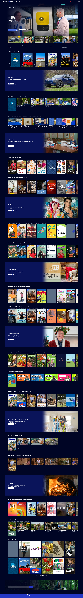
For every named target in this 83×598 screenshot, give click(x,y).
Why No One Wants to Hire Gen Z (26, 45)
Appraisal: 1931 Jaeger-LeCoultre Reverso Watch (55, 127)
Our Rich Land (60, 381)
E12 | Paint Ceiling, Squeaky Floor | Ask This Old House (19, 419)
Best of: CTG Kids (33, 530)
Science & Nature (35, 3)
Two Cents (10, 204)
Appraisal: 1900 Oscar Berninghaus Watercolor (26, 127)
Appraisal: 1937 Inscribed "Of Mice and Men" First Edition (68, 127)
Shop (68, 1)
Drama (9, 3)
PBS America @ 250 (78, 3)
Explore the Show (22, 30)
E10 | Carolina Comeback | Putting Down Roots (50, 447)
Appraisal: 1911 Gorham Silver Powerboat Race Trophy (41, 127)
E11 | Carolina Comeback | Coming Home (36, 447)
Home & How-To (63, 3)
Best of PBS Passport (43, 3)
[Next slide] (73, 40)
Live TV (16, 1)
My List (25, 1)
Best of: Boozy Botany (20, 530)
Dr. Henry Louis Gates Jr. (70, 3)
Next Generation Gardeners (62, 530)
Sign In (77, 1)
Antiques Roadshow (10, 125)
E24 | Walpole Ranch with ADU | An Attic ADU (68, 46)
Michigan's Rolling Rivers (21, 381)
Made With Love (11, 482)
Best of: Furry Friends (48, 530)
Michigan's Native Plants (48, 381)
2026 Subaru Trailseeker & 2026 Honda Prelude (14, 46)
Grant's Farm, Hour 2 (61, 105)
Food (54, 3)
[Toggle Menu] (27, 30)
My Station (4, 3)
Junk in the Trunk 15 (12, 23)
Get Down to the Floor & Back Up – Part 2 (16, 271)
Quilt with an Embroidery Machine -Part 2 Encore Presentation (20, 141)
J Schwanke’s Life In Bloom (13, 333)
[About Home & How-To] (18, 7)
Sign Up (31, 586)
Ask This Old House (12, 418)
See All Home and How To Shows (41, 575)
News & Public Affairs (28, 3)
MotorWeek (10, 77)
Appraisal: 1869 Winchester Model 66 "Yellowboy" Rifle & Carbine (13, 127)
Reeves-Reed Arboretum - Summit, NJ (41, 45)
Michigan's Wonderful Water (35, 381)
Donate (73, 1)
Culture (58, 3)
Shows (20, 1)
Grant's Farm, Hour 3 (48, 105)
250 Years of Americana (52, 45)
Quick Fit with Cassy (12, 269)
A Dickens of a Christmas (12, 335)
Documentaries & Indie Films (15, 3)
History (22, 3)
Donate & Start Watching (13, 30)
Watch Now (11, 83)
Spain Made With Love (12, 483)
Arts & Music (50, 3)
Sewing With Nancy (12, 139)
